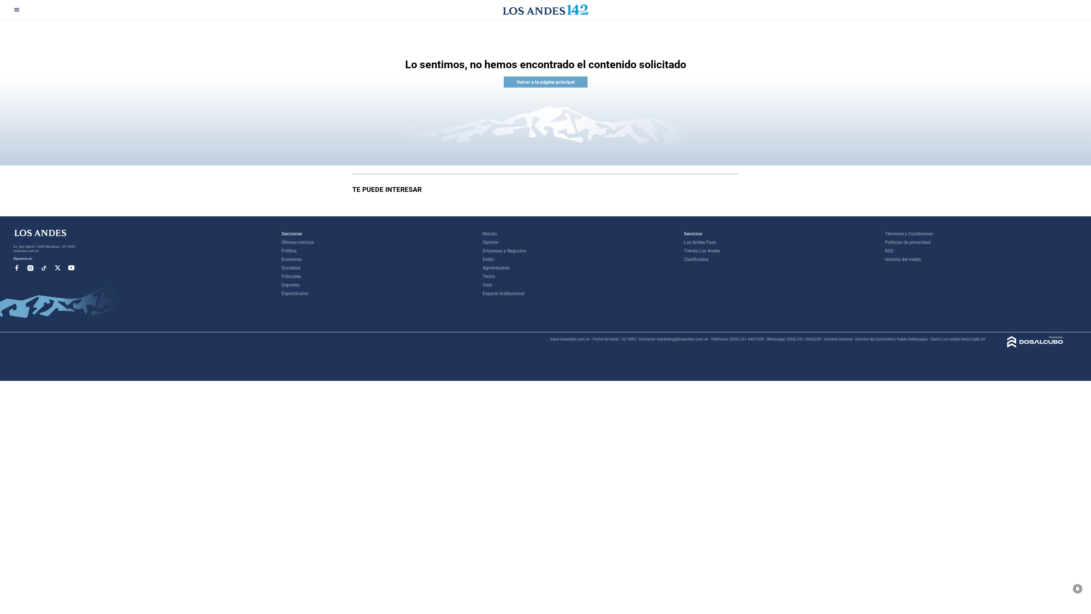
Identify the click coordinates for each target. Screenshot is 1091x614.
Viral (487, 285)
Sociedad (291, 268)
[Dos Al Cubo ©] (1035, 346)
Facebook (16, 267)
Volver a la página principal (546, 82)
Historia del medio (903, 259)
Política (289, 251)
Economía (292, 259)
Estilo (488, 259)
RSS (889, 251)
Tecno (489, 276)
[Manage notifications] (1077, 588)
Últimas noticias (298, 242)
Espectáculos (295, 293)
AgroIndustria (496, 268)
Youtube (71, 267)
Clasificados (696, 259)
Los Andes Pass (700, 242)
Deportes (290, 285)
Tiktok (44, 267)
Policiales (291, 276)
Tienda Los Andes (702, 251)
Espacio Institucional (503, 293)
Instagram (30, 267)
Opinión (490, 242)
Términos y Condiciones (909, 234)
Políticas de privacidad (907, 242)
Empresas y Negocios (504, 251)
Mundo (490, 234)
